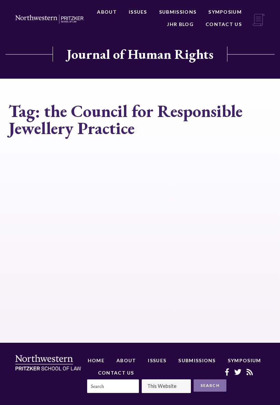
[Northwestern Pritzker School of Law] (49, 19)
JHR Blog (180, 24)
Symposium (225, 12)
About (107, 12)
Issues (138, 12)
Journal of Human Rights (140, 54)
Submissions (177, 12)
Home (96, 360)
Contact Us (224, 24)
